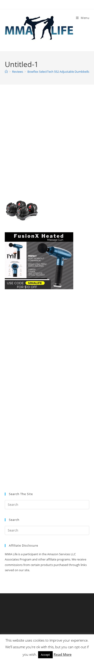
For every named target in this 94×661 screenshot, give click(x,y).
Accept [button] (45, 655)
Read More (63, 654)
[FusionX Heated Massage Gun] (39, 260)
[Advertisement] (47, 145)
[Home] (6, 72)
